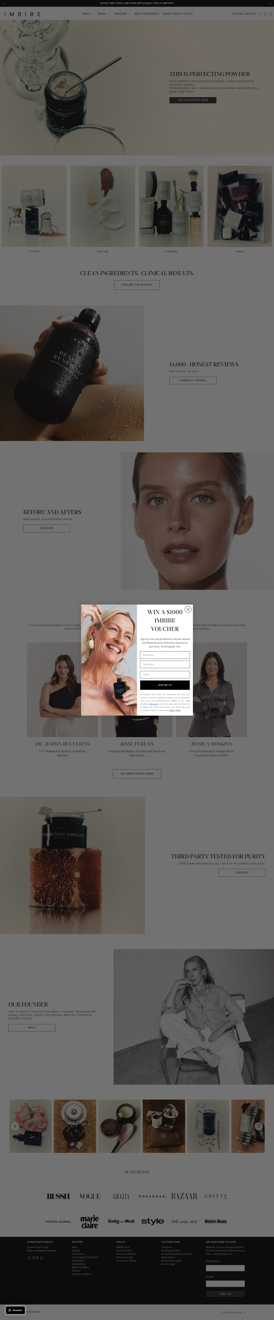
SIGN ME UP (165, 685)
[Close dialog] (188, 609)
